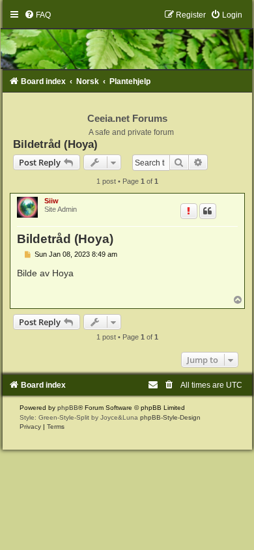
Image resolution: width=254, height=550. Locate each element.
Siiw (51, 201)
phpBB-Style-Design (170, 417)
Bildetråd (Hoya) (55, 144)
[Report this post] (188, 211)
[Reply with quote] (207, 211)
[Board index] (127, 40)
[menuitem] (37, 15)
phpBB (67, 407)
